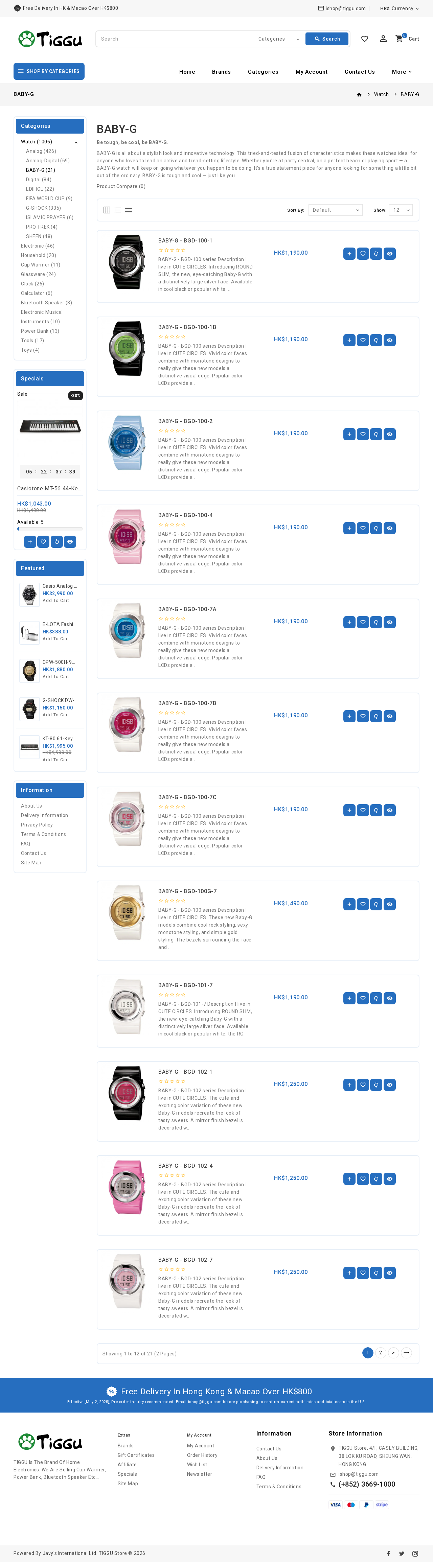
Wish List (197, 1464)
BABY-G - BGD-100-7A (187, 609)
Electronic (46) (38, 246)
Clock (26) (32, 283)
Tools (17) (32, 340)
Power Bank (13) (40, 331)
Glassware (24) (38, 274)
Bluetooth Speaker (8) (46, 302)
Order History (202, 1455)
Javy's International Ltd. (70, 1553)
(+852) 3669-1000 (367, 1484)
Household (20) (38, 255)
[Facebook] (388, 1553)
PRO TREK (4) (42, 227)
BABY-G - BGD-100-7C (187, 797)
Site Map (31, 862)
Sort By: (295, 210)
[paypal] (366, 1504)
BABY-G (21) (40, 170)
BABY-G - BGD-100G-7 (187, 891)
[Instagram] (415, 1553)
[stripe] (382, 1504)
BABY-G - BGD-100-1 (185, 240)
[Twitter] (401, 1553)
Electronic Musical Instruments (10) (42, 316)
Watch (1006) (36, 141)
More (399, 72)
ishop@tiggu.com (359, 1474)
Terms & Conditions (43, 834)
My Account (312, 72)
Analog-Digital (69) (48, 160)
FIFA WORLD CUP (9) (49, 198)
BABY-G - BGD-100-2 (185, 421)
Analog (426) (41, 151)
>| (406, 1352)
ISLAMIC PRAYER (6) (50, 217)
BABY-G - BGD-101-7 (185, 985)
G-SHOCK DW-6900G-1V (70, 700)
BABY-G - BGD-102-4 (185, 1166)
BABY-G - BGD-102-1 (185, 1072)
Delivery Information (44, 815)
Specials (127, 1474)
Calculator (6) (36, 293)
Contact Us (360, 72)
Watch (381, 94)
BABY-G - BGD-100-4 (185, 515)
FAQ (25, 843)
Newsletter (199, 1474)
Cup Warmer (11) (41, 264)
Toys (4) (30, 350)
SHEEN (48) (39, 236)
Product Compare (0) (121, 186)
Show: (380, 210)
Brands (221, 72)
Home (187, 72)
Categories (263, 72)
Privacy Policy (37, 824)
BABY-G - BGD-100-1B (187, 327)
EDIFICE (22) (40, 189)
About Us (31, 806)
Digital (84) (38, 179)
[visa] (335, 1504)
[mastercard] (351, 1504)
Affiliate (127, 1464)
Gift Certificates (136, 1455)
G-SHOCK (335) (43, 208)
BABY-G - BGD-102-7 (185, 1260)
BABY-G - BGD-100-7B (187, 703)
